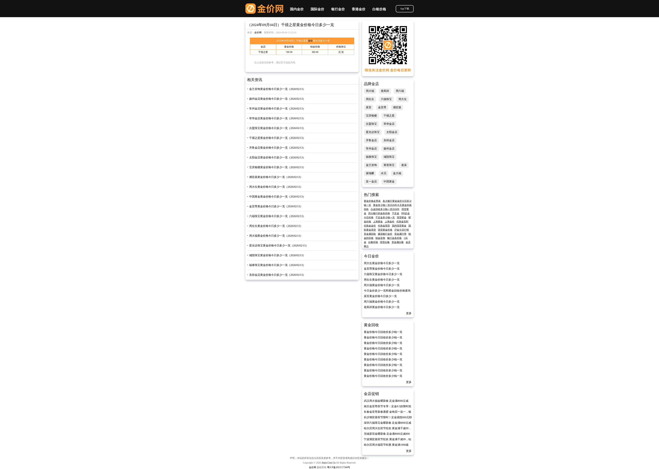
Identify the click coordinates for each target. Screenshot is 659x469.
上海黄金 (378, 221)
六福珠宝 (386, 99)
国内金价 (297, 9)
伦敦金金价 (370, 225)
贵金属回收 (370, 234)
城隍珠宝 (389, 156)
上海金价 (389, 221)
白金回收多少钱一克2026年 (385, 209)
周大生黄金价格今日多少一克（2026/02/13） (276, 186)
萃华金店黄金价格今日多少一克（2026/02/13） (277, 118)
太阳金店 (391, 132)
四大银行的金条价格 (379, 213)
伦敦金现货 (384, 225)
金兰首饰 (371, 165)
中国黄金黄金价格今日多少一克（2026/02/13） (277, 196)
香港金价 (359, 9)
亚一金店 (371, 181)
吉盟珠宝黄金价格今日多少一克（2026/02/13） (277, 128)
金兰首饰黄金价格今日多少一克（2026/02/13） (277, 89)
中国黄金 (389, 181)
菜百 (368, 107)
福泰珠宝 (371, 156)
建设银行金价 (385, 234)
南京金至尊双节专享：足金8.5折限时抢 (387, 406)
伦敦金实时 (402, 221)
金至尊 (382, 107)
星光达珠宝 (373, 132)
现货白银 (385, 242)
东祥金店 (389, 140)
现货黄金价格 (385, 230)
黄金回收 (371, 325)
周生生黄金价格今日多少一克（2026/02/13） (276, 225)
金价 (310, 40)
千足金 (395, 213)
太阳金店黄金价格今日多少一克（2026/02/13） (277, 157)
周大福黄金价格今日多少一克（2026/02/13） (276, 235)
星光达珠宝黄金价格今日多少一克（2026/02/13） (278, 245)
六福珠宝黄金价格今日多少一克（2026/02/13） (277, 216)
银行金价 (338, 9)
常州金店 (371, 148)
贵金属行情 (400, 234)
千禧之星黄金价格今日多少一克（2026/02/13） (277, 137)
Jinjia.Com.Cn (329, 462)
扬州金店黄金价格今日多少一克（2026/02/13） (277, 98)
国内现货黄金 (399, 225)
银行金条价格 (394, 238)
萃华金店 (389, 123)
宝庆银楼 (371, 115)
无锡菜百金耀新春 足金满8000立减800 (387, 433)
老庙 (404, 165)
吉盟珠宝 (371, 123)
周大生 (402, 99)
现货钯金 (401, 217)
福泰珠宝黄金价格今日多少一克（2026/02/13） (277, 265)
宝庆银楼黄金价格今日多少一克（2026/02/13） (277, 167)
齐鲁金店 (371, 140)
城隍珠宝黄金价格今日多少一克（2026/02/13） (277, 255)
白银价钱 (373, 242)
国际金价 (317, 9)
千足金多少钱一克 (385, 217)
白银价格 (379, 9)
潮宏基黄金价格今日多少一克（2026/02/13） (276, 177)
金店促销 (371, 394)
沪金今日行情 (401, 230)
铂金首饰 (380, 238)
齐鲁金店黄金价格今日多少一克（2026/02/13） (277, 147)
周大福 (370, 90)
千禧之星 (389, 115)
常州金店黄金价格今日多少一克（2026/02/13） (277, 108)
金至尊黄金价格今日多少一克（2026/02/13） (276, 206)
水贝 (383, 173)
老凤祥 (385, 90)
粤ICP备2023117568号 (338, 467)
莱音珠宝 (389, 165)
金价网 (264, 8)
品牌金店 (371, 84)
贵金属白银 (398, 242)
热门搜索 (371, 195)
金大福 (397, 173)
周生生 (370, 99)
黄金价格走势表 (372, 201)
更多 (409, 313)
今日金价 (371, 256)
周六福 (400, 90)
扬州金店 (389, 148)
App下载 (404, 8)
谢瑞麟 (370, 173)
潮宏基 (397, 107)
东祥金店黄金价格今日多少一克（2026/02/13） (277, 274)
